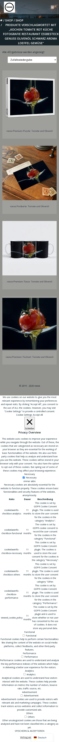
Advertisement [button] (29, 692)
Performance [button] (29, 653)
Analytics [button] (29, 670)
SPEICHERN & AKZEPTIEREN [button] (29, 730)
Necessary (31, 477)
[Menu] (52, 7)
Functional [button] (29, 631)
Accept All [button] (38, 414)
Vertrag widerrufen (29, 737)
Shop (9, 20)
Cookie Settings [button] (24, 414)
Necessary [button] (29, 474)
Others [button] (29, 713)
